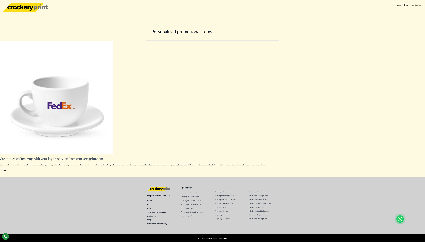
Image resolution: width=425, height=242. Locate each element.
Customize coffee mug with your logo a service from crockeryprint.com (51, 159)
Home (398, 5)
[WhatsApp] (400, 219)
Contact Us (416, 5)
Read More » (5, 170)
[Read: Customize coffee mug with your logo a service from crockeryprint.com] (56, 97)
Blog (406, 5)
